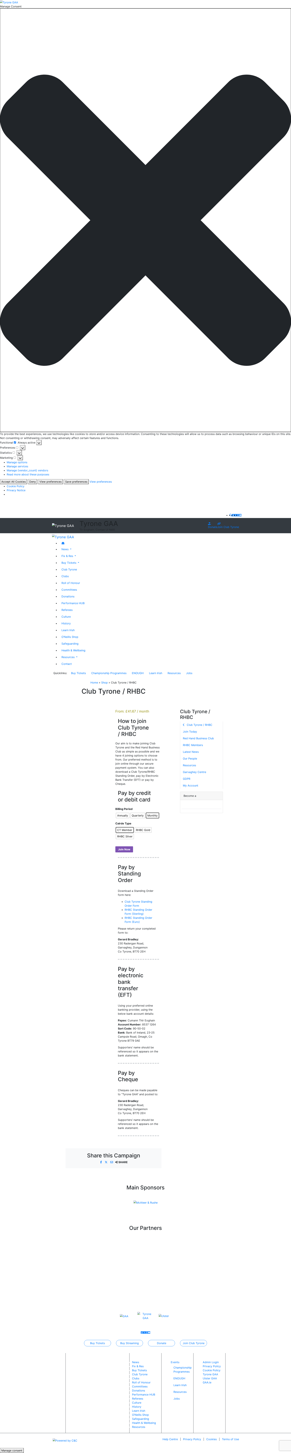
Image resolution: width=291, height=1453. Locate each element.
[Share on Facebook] (101, 1162)
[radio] (122, 815)
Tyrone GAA (210, 1374)
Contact (66, 663)
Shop (104, 682)
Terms (230, 1439)
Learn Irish (68, 630)
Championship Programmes (108, 673)
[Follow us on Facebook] (233, 515)
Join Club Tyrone (228, 527)
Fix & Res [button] (67, 555)
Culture (66, 616)
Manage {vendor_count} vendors (27, 470)
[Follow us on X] (235, 515)
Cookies (211, 1439)
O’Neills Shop (69, 636)
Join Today (190, 731)
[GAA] (124, 1316)
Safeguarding (69, 643)
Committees (69, 589)
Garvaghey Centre (194, 772)
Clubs (65, 576)
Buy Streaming (129, 1343)
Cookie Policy (15, 486)
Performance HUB (73, 603)
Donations (67, 596)
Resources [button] (68, 657)
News (135, 1362)
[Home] (149, 543)
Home (94, 682)
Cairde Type (123, 823)
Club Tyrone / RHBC (199, 724)
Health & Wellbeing (73, 650)
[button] (145, 220)
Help (170, 1439)
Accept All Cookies (13, 481)
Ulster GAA (210, 1378)
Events (175, 1362)
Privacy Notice (16, 490)
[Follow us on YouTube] (240, 515)
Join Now (124, 849)
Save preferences (76, 481)
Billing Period (124, 809)
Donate (212, 527)
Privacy (192, 1439)
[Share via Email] (112, 1162)
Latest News (191, 751)
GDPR (186, 778)
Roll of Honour (70, 582)
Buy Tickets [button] (69, 562)
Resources (174, 673)
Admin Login (211, 1362)
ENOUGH (138, 673)
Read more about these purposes (28, 474)
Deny (32, 481)
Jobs (189, 673)
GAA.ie (207, 1382)
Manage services (17, 466)
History (66, 623)
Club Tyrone (69, 569)
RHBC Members (193, 745)
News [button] (65, 549)
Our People (190, 758)
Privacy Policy (212, 1366)
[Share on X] (106, 1162)
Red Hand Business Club (198, 738)
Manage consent (11, 1450)
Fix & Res (138, 1366)
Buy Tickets (78, 673)
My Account (190, 785)
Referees (67, 609)
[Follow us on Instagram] (238, 515)
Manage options (17, 462)
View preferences (50, 481)
